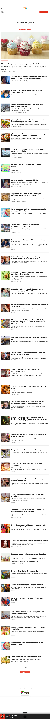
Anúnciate (30, 688)
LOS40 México (25, 8)
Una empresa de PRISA (25, 692)
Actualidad (4, 61)
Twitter (29, 679)
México (2, 12)
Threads (31, 679)
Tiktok (19, 679)
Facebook (26, 679)
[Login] (48, 8)
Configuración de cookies (22, 688)
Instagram (24, 679)
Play (25, 716)
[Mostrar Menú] (1, 8)
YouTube (21, 679)
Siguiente (24, 672)
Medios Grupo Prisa (25, 695)
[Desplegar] (25, 712)
